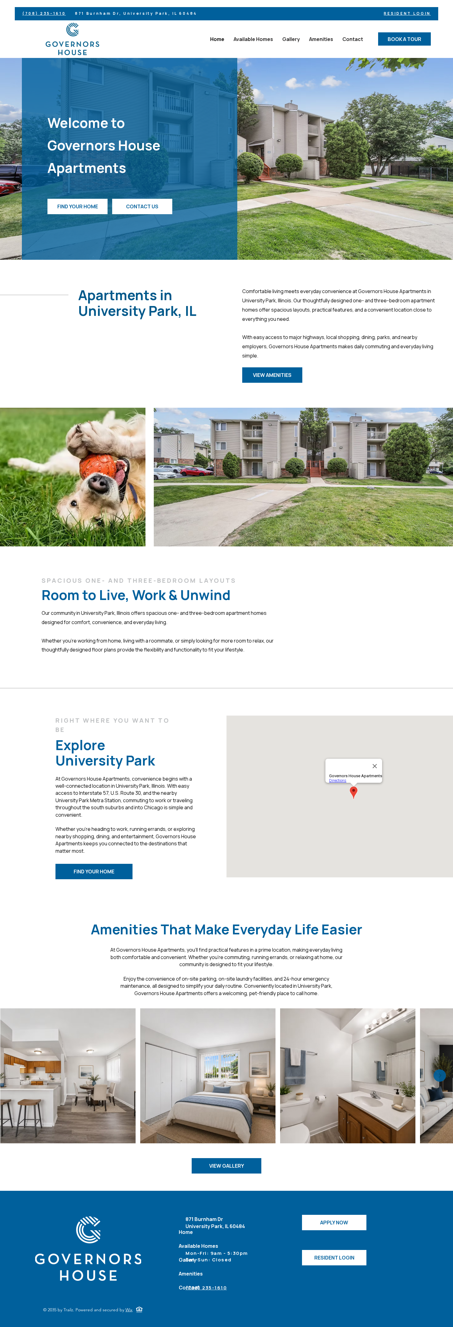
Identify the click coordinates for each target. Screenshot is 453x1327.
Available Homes (198, 1246)
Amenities (191, 1273)
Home (186, 1232)
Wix (129, 1310)
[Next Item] (440, 1075)
